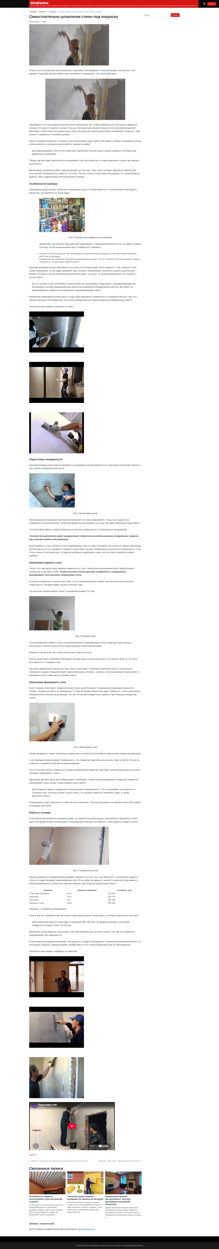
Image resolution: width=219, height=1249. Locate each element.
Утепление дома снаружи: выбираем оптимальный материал (85, 1197)
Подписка (211, 4)
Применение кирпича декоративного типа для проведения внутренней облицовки (118, 1200)
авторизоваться (86, 1229)
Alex (44, 22)
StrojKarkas (94, 1245)
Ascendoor (117, 1245)
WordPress (139, 1245)
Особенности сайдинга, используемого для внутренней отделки (45, 1199)
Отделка (32, 1155)
